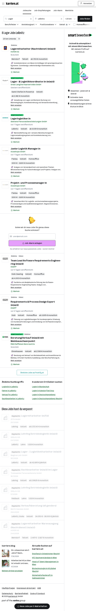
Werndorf (16, 59)
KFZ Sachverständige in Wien (44, 558)
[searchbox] (32, 236)
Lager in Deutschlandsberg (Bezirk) (47, 399)
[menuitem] (13, 25)
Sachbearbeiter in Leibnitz (13, 399)
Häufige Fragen (8, 588)
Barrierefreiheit (21, 593)
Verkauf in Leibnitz (10, 395)
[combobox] (18, 19)
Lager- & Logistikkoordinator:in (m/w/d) (32, 81)
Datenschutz (7, 593)
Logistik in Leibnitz (10, 387)
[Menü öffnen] (3, 3)
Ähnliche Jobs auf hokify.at (32, 373)
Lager (7, 33)
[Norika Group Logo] (13, 601)
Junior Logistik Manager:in (25, 148)
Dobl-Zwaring (17, 274)
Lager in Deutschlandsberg (43, 395)
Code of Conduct (37, 593)
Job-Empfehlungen (42, 10)
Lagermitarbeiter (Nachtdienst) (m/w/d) (33, 48)
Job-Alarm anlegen (33, 243)
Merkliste (69, 10)
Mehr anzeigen (16, 68)
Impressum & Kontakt (26, 588)
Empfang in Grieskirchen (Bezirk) (46, 554)
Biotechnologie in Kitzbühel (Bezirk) (44, 569)
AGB (39, 588)
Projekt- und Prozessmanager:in (29, 182)
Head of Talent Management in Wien (45, 563)
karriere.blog (8, 546)
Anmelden (87, 3)
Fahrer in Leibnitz (9, 391)
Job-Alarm (57, 10)
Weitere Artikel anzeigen (12, 571)
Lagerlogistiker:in (21, 118)
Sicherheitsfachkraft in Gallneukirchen (42, 576)
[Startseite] (12, 3)
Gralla (21, 516)
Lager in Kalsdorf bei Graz (43, 391)
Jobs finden (85, 19)
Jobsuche (27, 10)
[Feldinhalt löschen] (31, 19)
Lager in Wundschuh (40, 387)
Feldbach (15, 498)
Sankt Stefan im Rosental (23, 92)
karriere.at (37, 549)
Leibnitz (20, 33)
